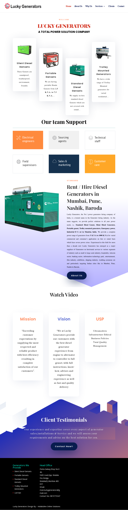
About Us (78, 6)
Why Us (88, 6)
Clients (111, 6)
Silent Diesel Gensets (23, 471)
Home (68, 6)
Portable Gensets (21, 475)
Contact (121, 6)
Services (99, 6)
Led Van (17, 493)
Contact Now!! (64, 446)
